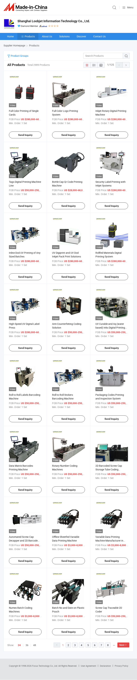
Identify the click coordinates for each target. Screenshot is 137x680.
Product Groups (19, 55)
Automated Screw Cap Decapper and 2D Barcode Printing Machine (23, 540)
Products (30, 36)
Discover (81, 36)
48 (34, 645)
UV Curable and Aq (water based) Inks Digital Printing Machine (110, 327)
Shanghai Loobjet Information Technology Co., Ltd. (53, 21)
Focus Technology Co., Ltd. (45, 665)
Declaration (105, 665)
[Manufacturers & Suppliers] (26, 7)
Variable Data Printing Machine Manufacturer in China (109, 540)
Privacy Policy (121, 665)
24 (19, 645)
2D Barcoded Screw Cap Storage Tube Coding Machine (108, 469)
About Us (47, 36)
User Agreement (88, 665)
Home (10, 36)
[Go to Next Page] (126, 65)
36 (27, 645)
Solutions (64, 36)
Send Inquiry (25, 135)
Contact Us (99, 36)
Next (122, 645)
